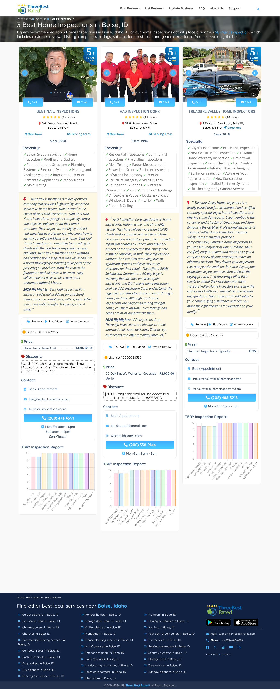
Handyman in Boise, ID (100, 634)
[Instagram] (223, 647)
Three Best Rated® (138, 685)
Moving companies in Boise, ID (168, 621)
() (68, 117)
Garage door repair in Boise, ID (105, 621)
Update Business (181, 8)
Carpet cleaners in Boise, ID (40, 614)
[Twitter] (215, 647)
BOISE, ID (40, 19)
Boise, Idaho (112, 606)
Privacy (212, 654)
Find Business (130, 8)
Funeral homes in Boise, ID (103, 614)
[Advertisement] (140, 564)
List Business (154, 8)
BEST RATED (24, 19)
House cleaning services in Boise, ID (109, 640)
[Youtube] (231, 647)
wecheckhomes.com (126, 436)
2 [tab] (54, 92)
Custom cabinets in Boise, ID (41, 657)
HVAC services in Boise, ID (102, 646)
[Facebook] (207, 647)
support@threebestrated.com (237, 633)
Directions (35, 134)
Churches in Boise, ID (36, 634)
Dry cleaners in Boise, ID (38, 670)
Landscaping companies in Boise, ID (109, 665)
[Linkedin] (239, 647)
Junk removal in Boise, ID (102, 659)
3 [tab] (57, 92)
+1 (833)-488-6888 (232, 640)
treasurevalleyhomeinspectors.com (217, 389)
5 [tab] (64, 92)
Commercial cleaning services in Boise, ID (41, 642)
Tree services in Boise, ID (164, 665)
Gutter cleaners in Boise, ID (103, 627)
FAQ (202, 8)
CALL (34, 102)
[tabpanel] (58, 74)
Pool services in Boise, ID (164, 640)
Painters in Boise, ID (161, 627)
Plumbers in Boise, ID (162, 614)
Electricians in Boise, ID (100, 678)
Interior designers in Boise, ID (104, 653)
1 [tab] (51, 92)
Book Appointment (42, 389)
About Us (216, 8)
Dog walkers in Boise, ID (38, 663)
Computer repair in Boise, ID (40, 651)
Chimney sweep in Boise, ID (40, 627)
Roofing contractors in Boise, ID (169, 646)
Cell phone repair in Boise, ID (41, 621)
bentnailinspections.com (47, 409)
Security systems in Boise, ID (167, 653)
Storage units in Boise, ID (164, 659)
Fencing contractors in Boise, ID (43, 676)
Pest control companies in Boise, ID (171, 634)
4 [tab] (60, 92)
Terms (226, 654)
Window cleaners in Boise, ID (167, 672)
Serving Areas (81, 134)
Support (235, 8)
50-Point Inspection (232, 32)
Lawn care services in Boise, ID (105, 672)
